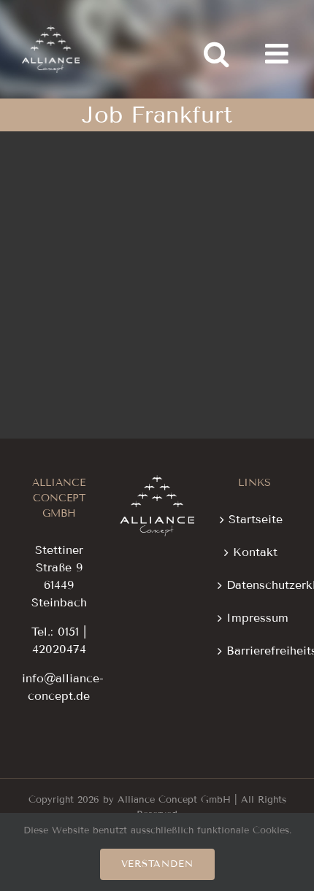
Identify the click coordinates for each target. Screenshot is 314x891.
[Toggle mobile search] (216, 53)
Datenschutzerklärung (255, 585)
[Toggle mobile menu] (278, 53)
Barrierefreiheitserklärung (255, 650)
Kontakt (255, 552)
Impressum (255, 618)
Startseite (256, 519)
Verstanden (157, 864)
